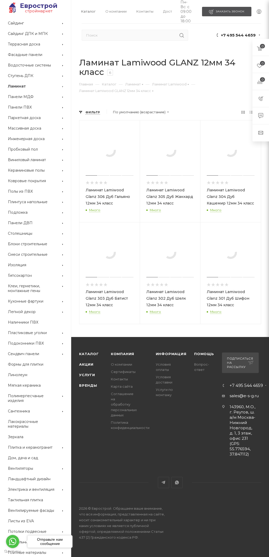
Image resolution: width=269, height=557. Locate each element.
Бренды (88, 385)
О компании (121, 364)
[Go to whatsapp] (12, 541)
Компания (122, 354)
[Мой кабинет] (259, 12)
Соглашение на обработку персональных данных (124, 404)
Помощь (204, 354)
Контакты (119, 379)
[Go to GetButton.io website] (12, 551)
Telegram (163, 482)
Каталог (89, 354)
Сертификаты (123, 372)
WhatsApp (177, 482)
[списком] (251, 112)
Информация (171, 354)
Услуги (87, 375)
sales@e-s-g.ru (244, 395)
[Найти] (181, 35)
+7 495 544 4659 (238, 35)
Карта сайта (122, 386)
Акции (86, 364)
